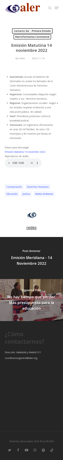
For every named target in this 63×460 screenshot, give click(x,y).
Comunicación (14, 186)
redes (22, 58)
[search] (50, 8)
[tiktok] (51, 449)
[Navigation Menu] (56, 8)
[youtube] (26, 449)
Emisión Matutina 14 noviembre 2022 (25, 151)
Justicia (26, 193)
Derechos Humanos (38, 186)
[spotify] (43, 449)
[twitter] (9, 449)
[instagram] (34, 449)
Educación (11, 193)
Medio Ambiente (44, 193)
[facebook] (18, 449)
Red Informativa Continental (32, 36)
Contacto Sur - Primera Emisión (32, 30)
